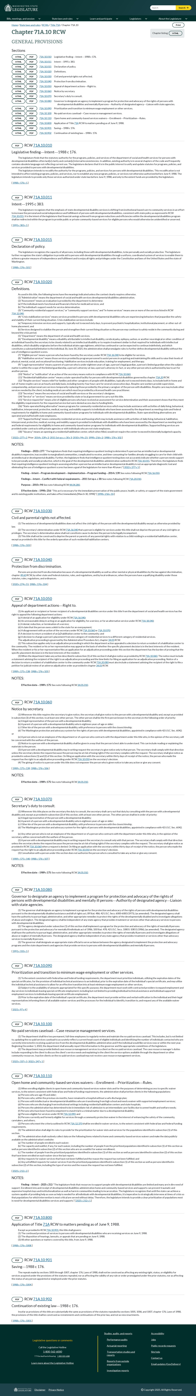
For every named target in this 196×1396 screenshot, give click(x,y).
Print (178, 25)
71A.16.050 (153, 473)
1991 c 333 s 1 (20, 951)
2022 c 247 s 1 (35, 1061)
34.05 (111, 640)
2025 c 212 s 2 (20, 1170)
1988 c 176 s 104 (38, 584)
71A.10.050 (45, 86)
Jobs (153, 1339)
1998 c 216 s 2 (96, 437)
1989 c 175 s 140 (21, 858)
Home (15, 25)
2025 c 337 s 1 (20, 1061)
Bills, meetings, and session (21, 18)
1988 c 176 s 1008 (22, 1245)
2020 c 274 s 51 (21, 584)
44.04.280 (74, 484)
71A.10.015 (45, 66)
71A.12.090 (69, 1113)
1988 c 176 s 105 (39, 671)
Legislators (135, 18)
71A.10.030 (45, 76)
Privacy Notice (56, 1389)
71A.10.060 (45, 91)
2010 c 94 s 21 (80, 437)
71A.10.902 (45, 133)
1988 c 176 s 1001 (22, 1320)
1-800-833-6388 (63, 1356)
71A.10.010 (45, 56)
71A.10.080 (45, 101)
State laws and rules (62, 18)
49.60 (23, 575)
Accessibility (157, 1333)
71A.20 (159, 377)
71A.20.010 (135, 478)
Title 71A (55, 25)
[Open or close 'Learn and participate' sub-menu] (116, 18)
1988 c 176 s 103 (21, 545)
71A (76, 123)
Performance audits (117, 1339)
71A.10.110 (45, 118)
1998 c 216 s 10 (105, 493)
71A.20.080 (103, 662)
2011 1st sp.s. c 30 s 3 (61, 437)
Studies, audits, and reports (118, 1333)
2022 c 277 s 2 (20, 437)
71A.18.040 (147, 620)
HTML (175, 33)
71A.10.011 (45, 61)
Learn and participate (101, 18)
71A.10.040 (45, 81)
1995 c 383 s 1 (20, 225)
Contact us (156, 1357)
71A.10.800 (45, 123)
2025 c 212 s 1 (83, 1200)
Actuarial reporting (117, 1345)
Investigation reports (118, 1370)
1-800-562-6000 (52, 1351)
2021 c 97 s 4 (19, 1009)
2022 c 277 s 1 (131, 467)
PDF (31, 57)
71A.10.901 (45, 128)
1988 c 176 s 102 (112, 437)
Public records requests (163, 1345)
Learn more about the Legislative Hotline (52, 1363)
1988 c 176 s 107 (39, 858)
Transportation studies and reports (121, 1353)
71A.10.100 (45, 113)
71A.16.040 (113, 355)
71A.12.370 (76, 1123)
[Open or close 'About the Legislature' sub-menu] (186, 18)
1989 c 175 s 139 (21, 768)
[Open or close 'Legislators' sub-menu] (146, 18)
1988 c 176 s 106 (39, 768)
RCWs (45, 25)
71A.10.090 (45, 108)
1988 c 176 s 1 (20, 182)
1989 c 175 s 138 (21, 671)
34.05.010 (82, 684)
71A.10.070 (45, 96)
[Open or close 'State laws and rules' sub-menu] (77, 18)
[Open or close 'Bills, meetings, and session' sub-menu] (39, 18)
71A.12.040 (18, 313)
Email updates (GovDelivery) (166, 1364)
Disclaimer (39, 1389)
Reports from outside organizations (118, 1363)
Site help (155, 1351)
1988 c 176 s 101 (21, 267)
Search (182, 7)
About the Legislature (170, 18)
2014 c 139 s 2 (41, 437)
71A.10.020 (45, 71)
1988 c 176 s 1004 (22, 1284)
